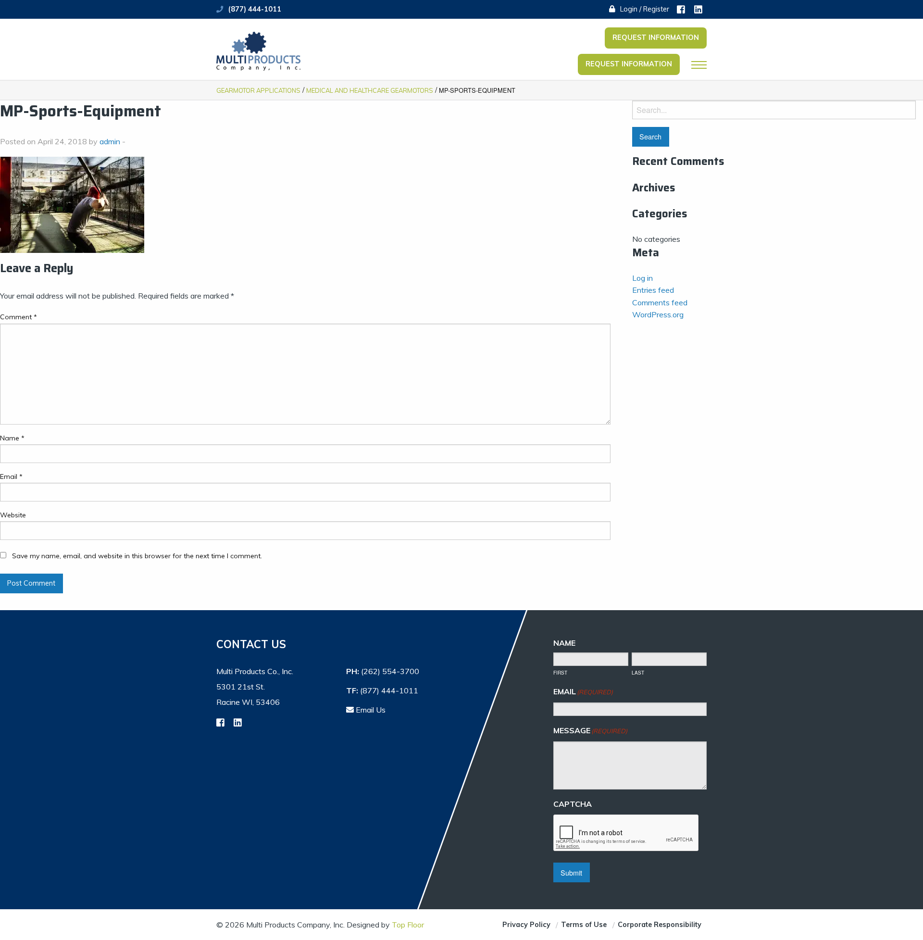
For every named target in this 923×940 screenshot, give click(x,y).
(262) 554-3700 (390, 671)
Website (13, 515)
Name (12, 438)
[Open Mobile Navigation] (699, 65)
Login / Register (643, 9)
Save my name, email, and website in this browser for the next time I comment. (137, 555)
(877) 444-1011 (254, 9)
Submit (571, 872)
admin (110, 141)
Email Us (370, 709)
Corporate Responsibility (659, 924)
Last (638, 672)
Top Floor (408, 924)
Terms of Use (584, 924)
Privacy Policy (526, 924)
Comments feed (659, 302)
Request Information (655, 37)
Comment (18, 317)
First (560, 672)
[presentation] (626, 833)
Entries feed (653, 290)
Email (11, 476)
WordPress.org (658, 314)
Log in (642, 278)
